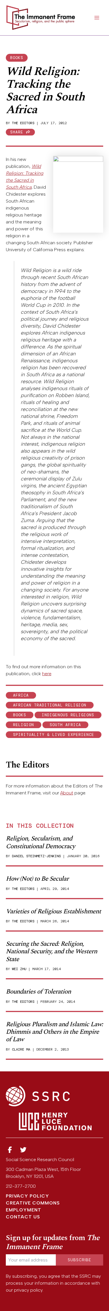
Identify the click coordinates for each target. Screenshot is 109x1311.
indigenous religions (68, 715)
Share (18, 132)
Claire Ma (21, 1049)
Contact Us (23, 1217)
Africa (21, 695)
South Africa (65, 724)
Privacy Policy (27, 1196)
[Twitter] (23, 1150)
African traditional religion (49, 705)
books (16, 57)
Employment (23, 1210)
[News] (10, 1150)
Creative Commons (33, 1203)
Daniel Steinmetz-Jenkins (36, 856)
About (66, 793)
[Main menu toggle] (96, 17)
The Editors (23, 123)
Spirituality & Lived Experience (53, 734)
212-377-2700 (21, 1186)
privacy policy (28, 1290)
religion (23, 724)
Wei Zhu (19, 969)
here (46, 673)
